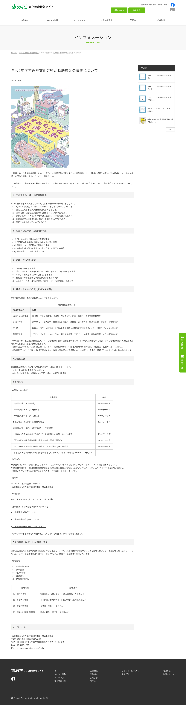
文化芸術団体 (106, 20)
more (169, 129)
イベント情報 (52, 20)
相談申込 (182, 344)
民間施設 (134, 20)
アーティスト (79, 20)
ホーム (57, 670)
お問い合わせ (119, 10)
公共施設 (161, 20)
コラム (93, 681)
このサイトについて (130, 670)
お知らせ (25, 20)
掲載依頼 (136, 10)
